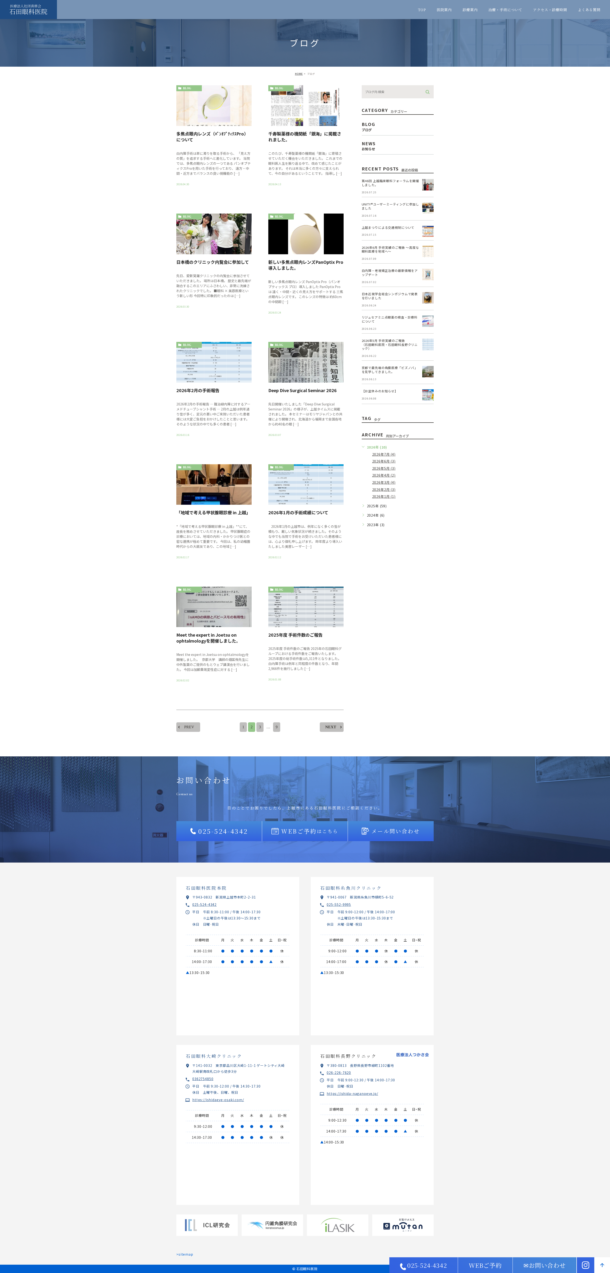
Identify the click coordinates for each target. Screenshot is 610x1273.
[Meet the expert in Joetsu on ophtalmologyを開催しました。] (214, 607)
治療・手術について (505, 9)
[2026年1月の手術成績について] (306, 484)
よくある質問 (589, 9)
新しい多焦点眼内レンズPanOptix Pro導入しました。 (305, 265)
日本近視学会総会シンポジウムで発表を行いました (390, 296)
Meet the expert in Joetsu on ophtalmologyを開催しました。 (208, 638)
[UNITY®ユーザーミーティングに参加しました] (428, 208)
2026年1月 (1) (384, 496)
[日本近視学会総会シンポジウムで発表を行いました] (428, 298)
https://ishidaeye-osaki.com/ (218, 1099)
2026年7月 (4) (384, 454)
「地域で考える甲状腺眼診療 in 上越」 (213, 512)
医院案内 (444, 9)
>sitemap (184, 1254)
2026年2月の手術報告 (197, 390)
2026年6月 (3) (384, 461)
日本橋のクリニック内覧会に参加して (212, 262)
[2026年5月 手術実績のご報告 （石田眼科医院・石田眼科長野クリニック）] (428, 344)
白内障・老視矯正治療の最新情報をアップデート (390, 272)
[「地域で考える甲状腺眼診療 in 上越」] (214, 484)
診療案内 (470, 9)
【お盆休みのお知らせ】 (380, 391)
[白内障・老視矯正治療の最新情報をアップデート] (428, 274)
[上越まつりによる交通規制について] (428, 231)
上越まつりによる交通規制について (388, 227)
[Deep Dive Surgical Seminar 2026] (306, 362)
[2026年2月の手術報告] (214, 362)
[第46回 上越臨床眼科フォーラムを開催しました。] (428, 184)
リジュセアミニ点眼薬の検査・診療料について (389, 319)
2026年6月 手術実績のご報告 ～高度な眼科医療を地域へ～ (390, 249)
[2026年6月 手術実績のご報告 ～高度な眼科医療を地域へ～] (428, 251)
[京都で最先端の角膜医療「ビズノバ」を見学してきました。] (428, 371)
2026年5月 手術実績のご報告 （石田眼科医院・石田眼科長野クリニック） (398, 344)
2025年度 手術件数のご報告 (295, 635)
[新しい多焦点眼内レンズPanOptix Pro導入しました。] (306, 234)
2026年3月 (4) (384, 482)
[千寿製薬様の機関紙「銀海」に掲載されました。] (306, 105)
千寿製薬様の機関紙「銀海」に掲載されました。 (304, 136)
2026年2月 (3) (384, 489)
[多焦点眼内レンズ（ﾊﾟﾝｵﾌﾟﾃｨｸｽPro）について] (214, 105)
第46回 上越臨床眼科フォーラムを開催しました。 (390, 183)
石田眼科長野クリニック (348, 1056)
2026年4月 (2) (384, 475)
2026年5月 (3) (384, 468)
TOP (422, 9)
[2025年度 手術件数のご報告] (306, 607)
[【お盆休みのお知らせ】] (428, 395)
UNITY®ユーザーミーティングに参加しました (390, 206)
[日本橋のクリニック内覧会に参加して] (214, 234)
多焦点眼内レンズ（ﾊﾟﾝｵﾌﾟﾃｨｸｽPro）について (212, 136)
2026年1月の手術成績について (298, 512)
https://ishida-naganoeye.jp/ (352, 1093)
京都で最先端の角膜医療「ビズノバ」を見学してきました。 (390, 369)
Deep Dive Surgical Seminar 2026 (302, 390)
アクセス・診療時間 (550, 9)
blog (187, 88)
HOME (299, 73)
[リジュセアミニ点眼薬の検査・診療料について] (428, 321)
